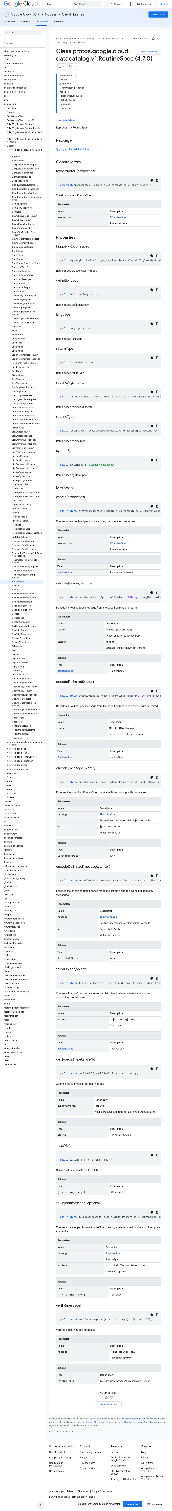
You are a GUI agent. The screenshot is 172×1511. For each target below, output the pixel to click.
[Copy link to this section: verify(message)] (84, 1306)
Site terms (83, 1491)
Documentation (73, 38)
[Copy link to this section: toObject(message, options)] (103, 1203)
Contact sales (56, 1471)
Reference (42, 21)
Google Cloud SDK (25, 14)
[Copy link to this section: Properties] (79, 238)
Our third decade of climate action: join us (73, 1496)
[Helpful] (153, 38)
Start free (158, 14)
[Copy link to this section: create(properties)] (88, 497)
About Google (56, 1491)
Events (144, 1457)
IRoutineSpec (118, 217)
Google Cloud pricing (60, 1457)
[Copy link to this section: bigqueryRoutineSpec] (92, 247)
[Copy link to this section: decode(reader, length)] (95, 584)
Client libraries (73, 14)
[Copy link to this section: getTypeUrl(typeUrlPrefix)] (98, 1060)
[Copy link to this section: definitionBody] (81, 281)
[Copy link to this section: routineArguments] (87, 383)
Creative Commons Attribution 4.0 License (140, 1418)
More (50, 4)
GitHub (114, 1452)
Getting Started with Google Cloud (121, 1459)
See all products (57, 1452)
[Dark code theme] (151, 180)
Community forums (90, 1452)
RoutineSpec (65, 572)
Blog (143, 1452)
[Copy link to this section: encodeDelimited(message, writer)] (113, 867)
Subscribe (132, 1503)
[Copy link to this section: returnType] (76, 349)
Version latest (69, 119)
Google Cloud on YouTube (149, 1469)
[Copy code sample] (157, 180)
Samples (59, 21)
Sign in (164, 4)
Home (59, 38)
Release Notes (87, 1463)
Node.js (51, 14)
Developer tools (93, 38)
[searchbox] (22, 32)
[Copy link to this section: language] (73, 315)
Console (118, 4)
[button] (22, 104)
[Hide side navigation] (40, 1505)
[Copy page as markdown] (71, 66)
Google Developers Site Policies (139, 1422)
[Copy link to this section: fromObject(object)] (90, 969)
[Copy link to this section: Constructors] (85, 162)
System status (87, 1468)
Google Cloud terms (102, 1491)
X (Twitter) (147, 1463)
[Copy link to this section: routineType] (78, 417)
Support (84, 1457)
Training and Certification (124, 1479)
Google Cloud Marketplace (56, 1464)
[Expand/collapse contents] (75, 76)
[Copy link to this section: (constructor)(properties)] (98, 171)
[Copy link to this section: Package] (75, 141)
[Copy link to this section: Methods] (77, 488)
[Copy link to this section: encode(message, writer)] (98, 768)
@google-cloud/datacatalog (72, 149)
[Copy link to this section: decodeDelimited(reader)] (99, 682)
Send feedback (148, 51)
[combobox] (89, 4)
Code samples (118, 1465)
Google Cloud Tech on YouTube (152, 1477)
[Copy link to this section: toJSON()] (73, 1146)
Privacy (71, 1491)
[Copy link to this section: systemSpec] (78, 451)
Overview (9, 21)
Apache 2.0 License (94, 1422)
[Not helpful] (158, 38)
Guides (25, 21)
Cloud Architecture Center (121, 1472)
